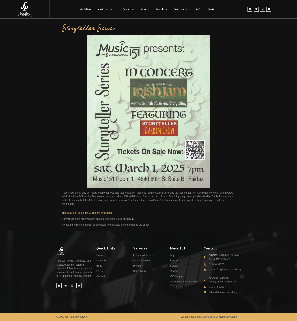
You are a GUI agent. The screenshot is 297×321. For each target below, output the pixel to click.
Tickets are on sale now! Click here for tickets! (87, 213)
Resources (128, 9)
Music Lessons (106, 9)
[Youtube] (268, 9)
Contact (212, 9)
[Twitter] (256, 9)
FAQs (199, 9)
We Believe (86, 9)
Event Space (180, 9)
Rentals (160, 9)
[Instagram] (262, 9)
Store (143, 9)
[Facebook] (250, 9)
